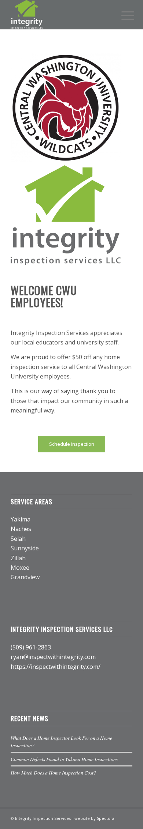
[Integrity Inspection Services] (59, 14)
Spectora (105, 818)
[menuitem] (122, 15)
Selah (18, 539)
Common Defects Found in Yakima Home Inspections (64, 758)
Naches (21, 529)
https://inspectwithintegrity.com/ (55, 667)
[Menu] (122, 15)
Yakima (20, 519)
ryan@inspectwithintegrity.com (53, 657)
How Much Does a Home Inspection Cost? (53, 772)
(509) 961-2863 (31, 647)
